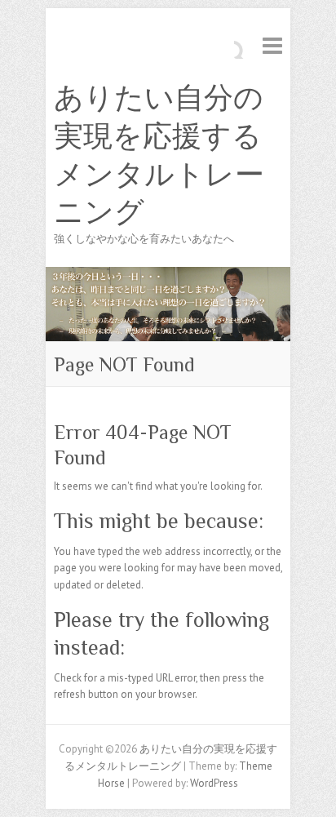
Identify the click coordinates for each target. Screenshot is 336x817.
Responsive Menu (272, 45)
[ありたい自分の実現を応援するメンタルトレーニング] (168, 275)
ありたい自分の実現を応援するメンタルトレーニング (159, 155)
